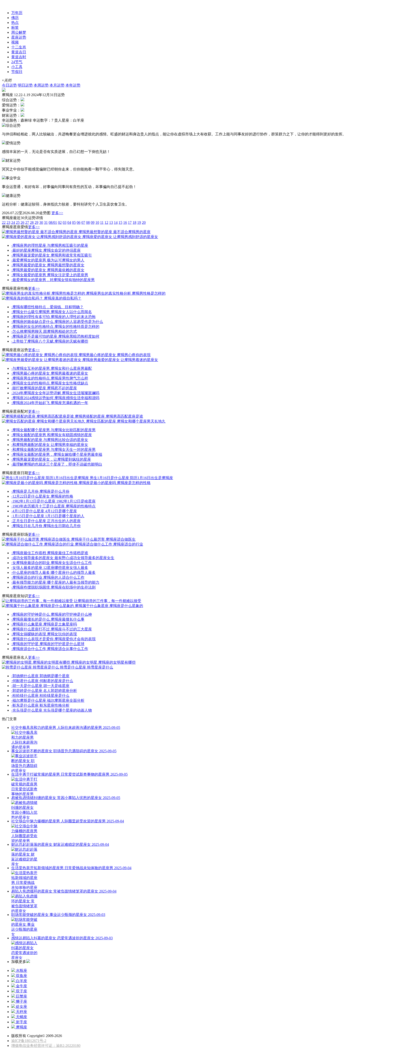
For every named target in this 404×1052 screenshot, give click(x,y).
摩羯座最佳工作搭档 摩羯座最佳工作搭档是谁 (49, 553)
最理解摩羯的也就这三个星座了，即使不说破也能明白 (56, 464)
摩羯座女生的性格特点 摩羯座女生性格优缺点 (49, 383)
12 (106, 222)
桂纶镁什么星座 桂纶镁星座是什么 (40, 696)
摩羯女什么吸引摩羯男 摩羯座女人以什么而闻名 (51, 312)
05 (74, 222)
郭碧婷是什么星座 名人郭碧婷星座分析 (44, 691)
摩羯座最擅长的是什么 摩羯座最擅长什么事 (47, 619)
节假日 (16, 72)
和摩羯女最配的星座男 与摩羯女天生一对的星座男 (53, 450)
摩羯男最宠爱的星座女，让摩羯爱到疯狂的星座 (51, 459)
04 (69, 222)
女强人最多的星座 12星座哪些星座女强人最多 (49, 568)
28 (32, 222)
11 (102, 222)
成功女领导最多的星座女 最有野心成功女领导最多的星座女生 (62, 558)
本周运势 (41, 85)
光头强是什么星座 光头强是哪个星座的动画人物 (51, 710)
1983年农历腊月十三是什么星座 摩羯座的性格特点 (53, 506)
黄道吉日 (18, 52)
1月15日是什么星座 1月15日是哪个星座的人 (47, 516)
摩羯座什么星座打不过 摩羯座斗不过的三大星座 (51, 629)
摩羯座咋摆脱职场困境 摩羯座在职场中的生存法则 (53, 587)
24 (13, 222)
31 (46, 222)
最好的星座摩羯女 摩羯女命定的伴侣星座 (46, 250)
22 (4, 222)
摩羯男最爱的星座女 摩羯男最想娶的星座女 (47, 265)
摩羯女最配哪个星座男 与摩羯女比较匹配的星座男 (53, 430)
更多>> (57, 213)
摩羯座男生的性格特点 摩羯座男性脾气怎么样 (49, 378)
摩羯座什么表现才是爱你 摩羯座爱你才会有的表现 (53, 639)
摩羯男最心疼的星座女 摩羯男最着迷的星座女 (49, 373)
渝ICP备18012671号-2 (28, 1041)
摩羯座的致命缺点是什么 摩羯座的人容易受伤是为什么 (57, 322)
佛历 (15, 18)
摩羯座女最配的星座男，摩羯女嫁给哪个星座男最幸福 (56, 454)
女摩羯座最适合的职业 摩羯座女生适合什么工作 (51, 563)
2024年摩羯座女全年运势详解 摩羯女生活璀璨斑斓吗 (55, 393)
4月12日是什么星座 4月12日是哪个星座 (44, 511)
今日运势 (9, 85)
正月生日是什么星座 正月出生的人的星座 (46, 521)
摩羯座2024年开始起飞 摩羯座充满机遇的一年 (49, 403)
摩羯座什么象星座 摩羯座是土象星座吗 (44, 624)
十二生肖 (18, 47)
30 (41, 222)
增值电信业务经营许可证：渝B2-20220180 (45, 1046)
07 (83, 222)
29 (36, 222)
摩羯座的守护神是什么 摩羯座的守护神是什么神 (51, 614)
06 (78, 222)
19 (139, 222)
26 (22, 222)
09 (92, 222)
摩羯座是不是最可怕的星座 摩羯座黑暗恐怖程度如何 (55, 336)
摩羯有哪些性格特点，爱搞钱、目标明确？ (47, 307)
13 (111, 222)
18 (134, 222)
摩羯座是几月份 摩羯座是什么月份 (40, 491)
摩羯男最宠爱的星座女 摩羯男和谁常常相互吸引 (51, 255)
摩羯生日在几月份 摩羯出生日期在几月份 (46, 526)
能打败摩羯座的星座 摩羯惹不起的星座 (44, 388)
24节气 (16, 62)
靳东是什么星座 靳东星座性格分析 (40, 705)
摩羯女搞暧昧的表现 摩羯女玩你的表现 (44, 634)
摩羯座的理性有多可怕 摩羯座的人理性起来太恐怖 (53, 317)
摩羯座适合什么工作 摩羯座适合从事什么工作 (49, 649)
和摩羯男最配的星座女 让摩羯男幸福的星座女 (49, 445)
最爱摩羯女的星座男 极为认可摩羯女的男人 (47, 260)
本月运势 (57, 85)
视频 (15, 42)
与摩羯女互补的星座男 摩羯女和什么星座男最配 (51, 368)
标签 (15, 27)
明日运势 (25, 85)
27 (27, 222)
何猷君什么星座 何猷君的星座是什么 (42, 681)
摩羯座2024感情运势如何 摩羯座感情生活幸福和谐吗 (55, 398)
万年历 (16, 13)
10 (97, 222)
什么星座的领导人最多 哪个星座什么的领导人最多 (53, 573)
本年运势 (72, 85)
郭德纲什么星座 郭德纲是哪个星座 (40, 676)
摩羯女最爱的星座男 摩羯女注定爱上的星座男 (49, 275)
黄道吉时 (18, 57)
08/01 (53, 222)
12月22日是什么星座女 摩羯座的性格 (42, 496)
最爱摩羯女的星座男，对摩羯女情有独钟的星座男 (53, 280)
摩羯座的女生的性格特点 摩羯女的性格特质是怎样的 (55, 327)
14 (116, 222)
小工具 (16, 67)
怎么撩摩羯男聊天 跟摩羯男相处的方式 (44, 331)
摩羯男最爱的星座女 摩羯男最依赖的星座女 (47, 270)
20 (144, 222)
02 (60, 222)
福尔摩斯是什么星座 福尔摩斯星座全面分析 (47, 700)
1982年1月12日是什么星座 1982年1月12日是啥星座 (53, 501)
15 (120, 222)
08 (88, 222)
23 (8, 222)
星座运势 (9, 4)
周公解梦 (18, 32)
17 (130, 222)
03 (64, 222)
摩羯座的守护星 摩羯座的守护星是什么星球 (47, 644)
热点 (15, 23)
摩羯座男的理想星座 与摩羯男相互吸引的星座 (49, 245)
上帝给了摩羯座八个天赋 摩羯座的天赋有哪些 (49, 341)
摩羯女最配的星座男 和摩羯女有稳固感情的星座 (51, 435)
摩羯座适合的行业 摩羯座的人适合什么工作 (47, 577)
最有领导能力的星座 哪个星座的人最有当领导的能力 (55, 582)
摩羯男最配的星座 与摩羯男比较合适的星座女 (49, 440)
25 (18, 222)
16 (125, 222)
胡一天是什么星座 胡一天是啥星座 (40, 686)
